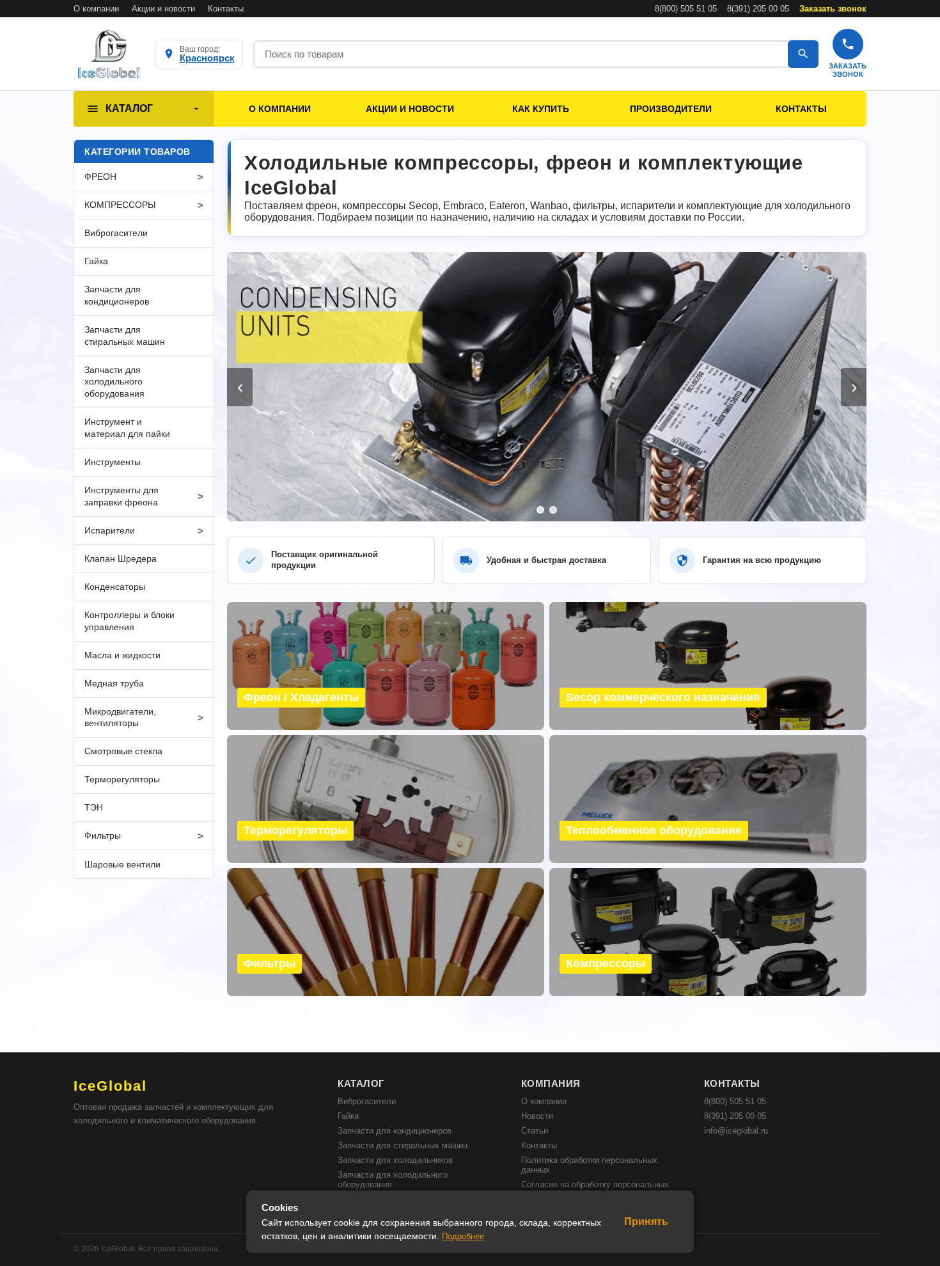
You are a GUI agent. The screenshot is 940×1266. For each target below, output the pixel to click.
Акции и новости (163, 8)
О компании (96, 8)
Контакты (226, 8)
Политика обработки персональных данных (589, 1165)
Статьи (534, 1130)
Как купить (540, 109)
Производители (671, 109)
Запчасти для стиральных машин (402, 1145)
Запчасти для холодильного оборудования (393, 1179)
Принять (646, 1221)
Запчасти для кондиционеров (394, 1130)
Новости (537, 1116)
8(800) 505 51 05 (686, 8)
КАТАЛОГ (129, 108)
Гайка (348, 1116)
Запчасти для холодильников (395, 1160)
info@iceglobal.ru (736, 1130)
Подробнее (463, 1236)
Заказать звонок (832, 8)
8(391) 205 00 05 (758, 8)
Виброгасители (367, 1101)
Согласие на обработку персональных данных (595, 1189)
